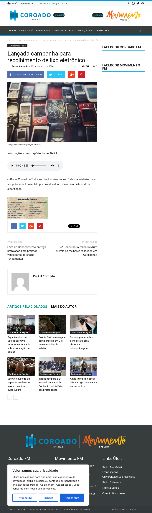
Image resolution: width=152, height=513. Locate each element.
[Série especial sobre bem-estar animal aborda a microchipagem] (83, 324)
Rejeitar (48, 497)
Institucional (26, 30)
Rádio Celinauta (111, 482)
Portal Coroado (20, 66)
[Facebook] (129, 3)
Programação (43, 30)
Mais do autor (64, 307)
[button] (140, 30)
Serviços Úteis (86, 30)
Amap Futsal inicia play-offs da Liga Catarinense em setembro (83, 382)
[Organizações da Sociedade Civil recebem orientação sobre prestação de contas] (21, 324)
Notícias (58, 30)
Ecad (72, 30)
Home (12, 30)
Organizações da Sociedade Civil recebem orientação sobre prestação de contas (18, 344)
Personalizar (25, 497)
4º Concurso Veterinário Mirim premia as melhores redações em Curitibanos (76, 250)
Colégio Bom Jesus (113, 493)
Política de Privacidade (124, 509)
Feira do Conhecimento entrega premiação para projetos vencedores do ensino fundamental (26, 252)
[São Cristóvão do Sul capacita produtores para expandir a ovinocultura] (21, 366)
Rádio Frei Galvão (112, 467)
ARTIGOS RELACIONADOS (27, 307)
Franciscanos (110, 472)
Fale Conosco (104, 30)
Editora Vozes (110, 487)
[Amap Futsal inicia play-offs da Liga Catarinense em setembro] (83, 366)
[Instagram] (133, 3)
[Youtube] (143, 3)
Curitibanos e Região (17, 45)
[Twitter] (138, 3)
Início (10, 40)
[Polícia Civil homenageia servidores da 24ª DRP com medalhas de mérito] (52, 324)
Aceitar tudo (72, 497)
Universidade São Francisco (118, 476)
